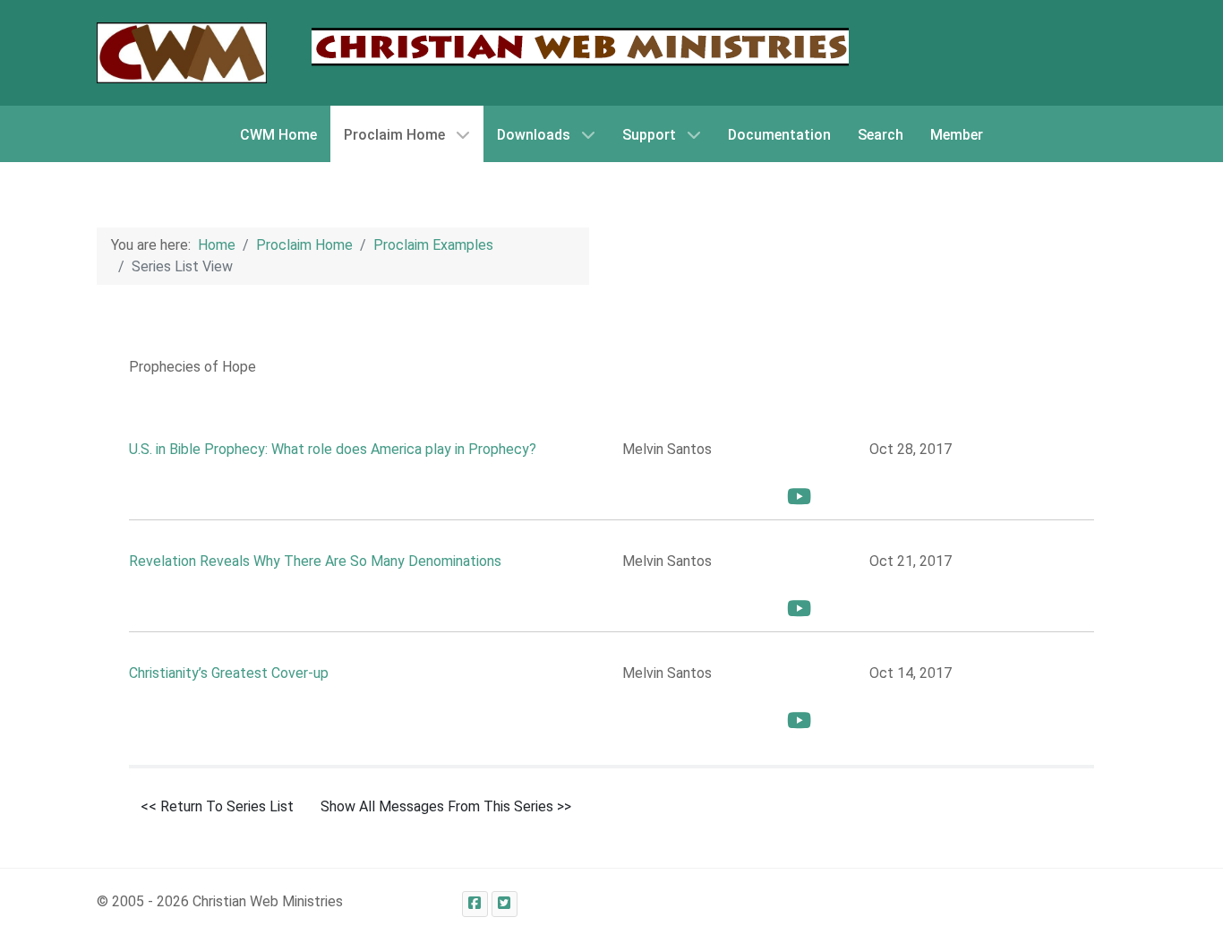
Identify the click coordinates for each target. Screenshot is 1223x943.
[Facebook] (475, 904)
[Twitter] (504, 904)
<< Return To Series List (217, 806)
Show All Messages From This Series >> (446, 806)
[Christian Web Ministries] (182, 52)
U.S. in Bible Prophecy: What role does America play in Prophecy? (332, 449)
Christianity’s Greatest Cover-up (229, 673)
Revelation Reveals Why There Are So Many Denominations (315, 561)
